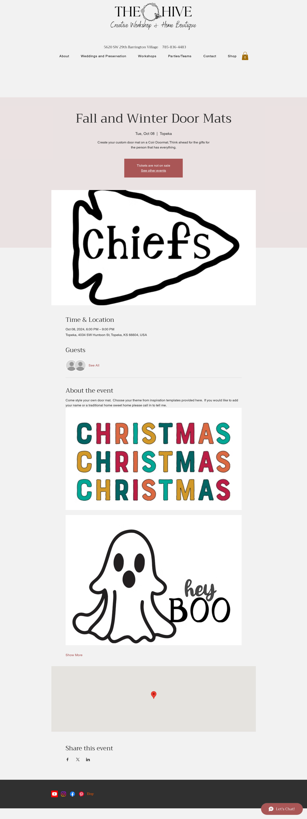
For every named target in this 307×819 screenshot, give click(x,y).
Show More (74, 655)
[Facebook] (72, 794)
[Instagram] (63, 794)
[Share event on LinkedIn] (88, 759)
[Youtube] (54, 794)
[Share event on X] (78, 759)
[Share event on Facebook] (68, 759)
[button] (245, 56)
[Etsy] (90, 794)
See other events (153, 170)
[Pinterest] (81, 794)
